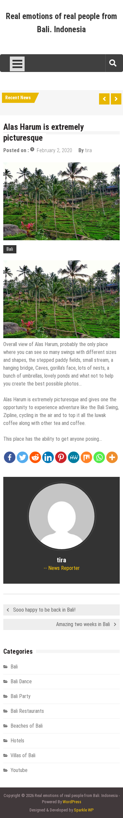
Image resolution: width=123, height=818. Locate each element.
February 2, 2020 (54, 150)
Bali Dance (21, 681)
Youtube (19, 770)
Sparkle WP (83, 809)
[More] (112, 457)
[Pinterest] (61, 457)
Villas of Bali (22, 755)
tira (88, 150)
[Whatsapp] (99, 457)
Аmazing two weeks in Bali (83, 624)
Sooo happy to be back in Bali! (44, 610)
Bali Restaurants (27, 711)
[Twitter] (22, 457)
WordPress (72, 801)
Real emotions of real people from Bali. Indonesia (61, 23)
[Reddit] (35, 457)
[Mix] (86, 457)
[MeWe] (73, 457)
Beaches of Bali (26, 726)
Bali (10, 249)
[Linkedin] (48, 457)
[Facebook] (9, 457)
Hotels (17, 740)
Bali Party (20, 696)
